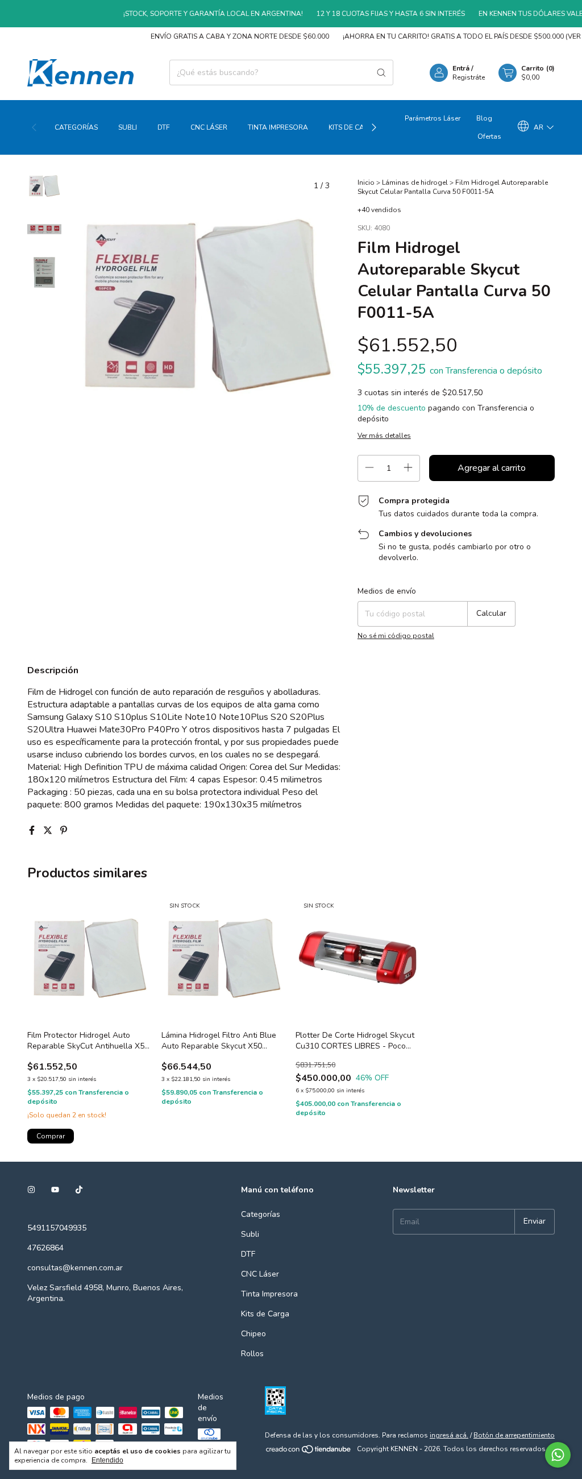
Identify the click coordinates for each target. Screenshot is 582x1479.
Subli (127, 127)
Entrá (460, 68)
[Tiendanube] (309, 1451)
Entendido (107, 1460)
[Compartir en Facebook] (33, 831)
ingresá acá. (449, 1435)
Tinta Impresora (278, 127)
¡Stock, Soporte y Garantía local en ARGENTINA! (198, 13)
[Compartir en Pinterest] (63, 831)
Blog (484, 118)
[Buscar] (381, 72)
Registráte (468, 77)
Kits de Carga (354, 127)
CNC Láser (208, 127)
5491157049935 (56, 1228)
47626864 (45, 1247)
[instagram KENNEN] (31, 1189)
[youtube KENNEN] (55, 1189)
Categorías (76, 127)
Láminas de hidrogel (415, 182)
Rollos (252, 1353)
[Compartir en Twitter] (49, 831)
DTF (163, 127)
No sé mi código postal (395, 635)
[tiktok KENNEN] (79, 1189)
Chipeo (253, 1333)
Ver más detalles (384, 435)
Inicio (366, 182)
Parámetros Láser (432, 118)
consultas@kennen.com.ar (75, 1267)
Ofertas (489, 136)
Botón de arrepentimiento (514, 1435)
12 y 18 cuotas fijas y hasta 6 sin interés (375, 13)
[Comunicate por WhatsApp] (558, 1455)
